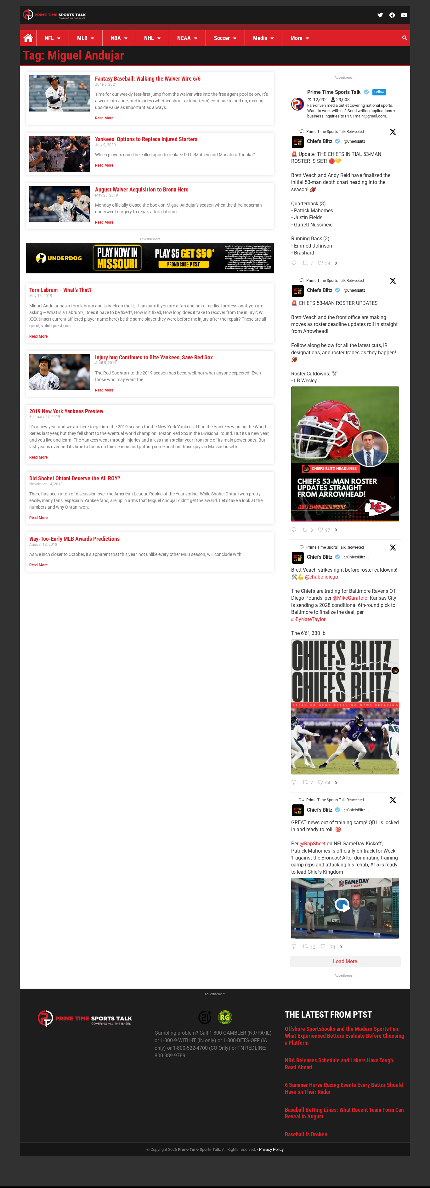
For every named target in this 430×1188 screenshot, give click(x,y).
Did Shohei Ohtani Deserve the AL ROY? (74, 478)
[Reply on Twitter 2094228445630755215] (295, 263)
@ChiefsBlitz (354, 141)
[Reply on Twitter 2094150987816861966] (295, 530)
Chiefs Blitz (319, 141)
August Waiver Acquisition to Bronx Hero (142, 189)
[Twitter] (380, 15)
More (297, 38)
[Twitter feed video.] (345, 908)
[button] (404, 38)
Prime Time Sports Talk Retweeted (335, 131)
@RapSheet (312, 844)
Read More (104, 118)
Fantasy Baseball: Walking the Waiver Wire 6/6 (148, 78)
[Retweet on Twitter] (301, 131)
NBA (116, 38)
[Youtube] (404, 15)
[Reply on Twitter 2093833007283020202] (295, 783)
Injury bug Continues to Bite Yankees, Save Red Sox (154, 357)
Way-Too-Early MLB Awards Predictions (74, 538)
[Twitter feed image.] (345, 454)
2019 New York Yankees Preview (66, 411)
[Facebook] (392, 15)
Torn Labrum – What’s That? (60, 290)
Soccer (222, 38)
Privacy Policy (271, 1149)
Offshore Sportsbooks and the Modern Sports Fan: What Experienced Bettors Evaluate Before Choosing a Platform (344, 1035)
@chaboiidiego (321, 577)
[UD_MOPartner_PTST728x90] (150, 272)
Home (28, 38)
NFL (49, 38)
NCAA (184, 38)
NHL (149, 38)
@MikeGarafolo (350, 598)
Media (260, 38)
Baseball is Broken (306, 1134)
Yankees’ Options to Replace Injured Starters (146, 139)
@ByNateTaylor (308, 619)
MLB (82, 38)
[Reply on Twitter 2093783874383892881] (295, 947)
